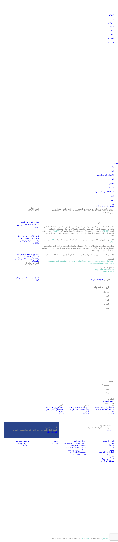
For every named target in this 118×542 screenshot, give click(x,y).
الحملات (55, 443)
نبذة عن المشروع (22, 441)
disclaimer (86, 539)
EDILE (105, 231)
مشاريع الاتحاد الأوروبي (77, 452)
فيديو (112, 457)
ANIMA (53, 240)
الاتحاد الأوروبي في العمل (76, 450)
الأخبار (112, 443)
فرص (55, 441)
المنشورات (110, 448)
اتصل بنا (26, 446)
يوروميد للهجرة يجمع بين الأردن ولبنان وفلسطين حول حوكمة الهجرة (78, 409)
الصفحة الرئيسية (108, 206)
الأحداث (111, 446)
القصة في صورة (108, 459)
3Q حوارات (110, 454)
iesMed (111, 242)
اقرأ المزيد (111, 413)
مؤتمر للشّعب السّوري (77, 454)
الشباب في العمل (79, 441)
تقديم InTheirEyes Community (74, 443)
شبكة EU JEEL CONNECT (75, 448)
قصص (111, 450)
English (94, 280)
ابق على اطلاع (51, 432)
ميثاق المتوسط (23, 443)
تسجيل (109, 430)
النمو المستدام (108, 401)
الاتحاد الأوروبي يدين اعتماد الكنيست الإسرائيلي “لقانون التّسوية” (54, 409)
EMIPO (56, 231)
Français (100, 280)
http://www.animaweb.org (104, 269)
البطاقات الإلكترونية (106, 452)
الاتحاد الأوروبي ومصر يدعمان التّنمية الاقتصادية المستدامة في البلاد (103, 409)
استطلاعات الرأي (107, 461)
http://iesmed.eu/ (108, 272)
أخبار (97, 206)
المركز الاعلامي (108, 441)
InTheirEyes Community (77, 445)
